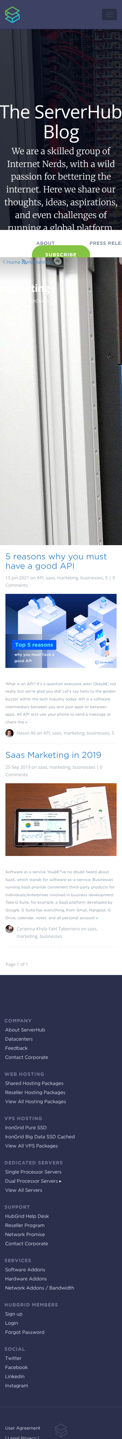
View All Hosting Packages (35, 1102)
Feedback (16, 1048)
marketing (38, 262)
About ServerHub (25, 1030)
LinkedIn (14, 1376)
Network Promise (25, 1234)
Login (11, 1323)
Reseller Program (24, 1225)
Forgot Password (24, 1332)
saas (50, 578)
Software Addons (25, 1270)
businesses (91, 578)
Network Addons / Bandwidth (39, 1288)
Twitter (13, 1358)
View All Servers (23, 1190)
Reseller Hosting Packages (35, 1092)
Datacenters (19, 1039)
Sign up (13, 1314)
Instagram (16, 1386)
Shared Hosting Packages (34, 1083)
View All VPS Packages (31, 1146)
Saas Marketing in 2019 (53, 755)
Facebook (16, 1367)
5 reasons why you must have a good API (56, 561)
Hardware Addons (26, 1279)
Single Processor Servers (33, 1172)
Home (13, 262)
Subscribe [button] (61, 255)
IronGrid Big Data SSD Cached (40, 1137)
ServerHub (7, 3)
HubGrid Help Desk (27, 1216)
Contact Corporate (26, 1057)
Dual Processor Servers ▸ (33, 1181)
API (40, 578)
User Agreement (22, 1428)
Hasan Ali (26, 733)
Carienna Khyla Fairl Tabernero (48, 929)
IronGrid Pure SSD (26, 1128)
